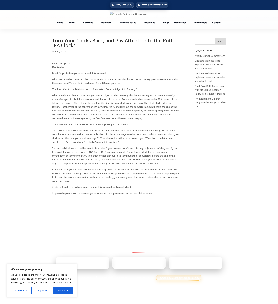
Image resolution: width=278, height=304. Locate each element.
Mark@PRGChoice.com (154, 4)
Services (88, 22)
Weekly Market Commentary (210, 55)
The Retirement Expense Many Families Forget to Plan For (210, 102)
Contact (216, 22)
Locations (149, 22)
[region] (41, 281)
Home (60, 22)
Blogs (166, 22)
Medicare (106, 22)
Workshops (200, 22)
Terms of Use (142, 277)
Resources (180, 22)
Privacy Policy (84, 277)
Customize (21, 290)
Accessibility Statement (114, 277)
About (71, 22)
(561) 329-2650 (190, 264)
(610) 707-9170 (124, 4)
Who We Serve (127, 22)
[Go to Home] (139, 14)
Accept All (63, 290)
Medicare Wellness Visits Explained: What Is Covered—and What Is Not (210, 64)
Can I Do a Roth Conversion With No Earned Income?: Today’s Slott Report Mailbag (210, 89)
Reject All (42, 290)
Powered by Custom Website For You (178, 277)
